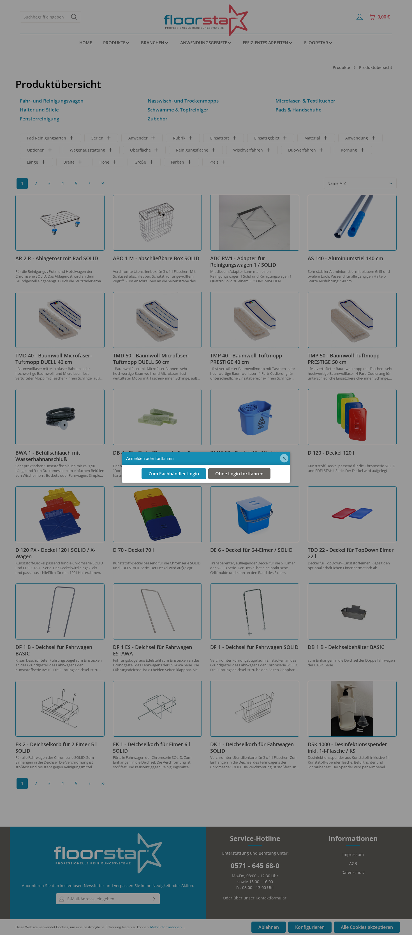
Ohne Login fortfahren (239, 474)
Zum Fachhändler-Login (174, 474)
